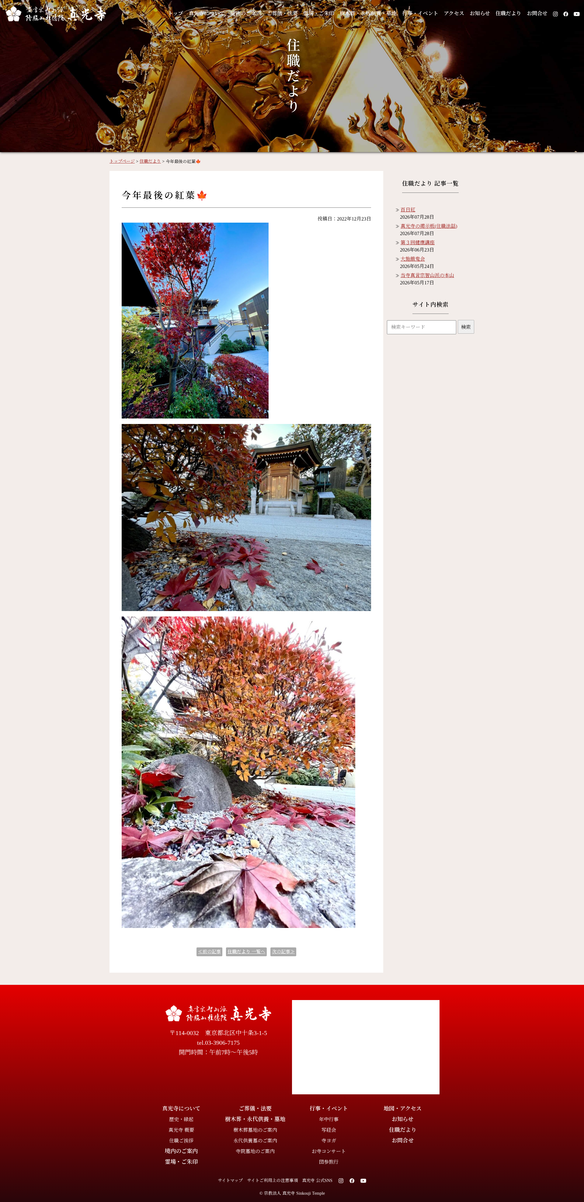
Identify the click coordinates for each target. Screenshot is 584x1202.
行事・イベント (420, 13)
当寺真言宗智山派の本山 (427, 275)
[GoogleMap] (366, 1047)
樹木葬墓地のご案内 (255, 1130)
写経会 (329, 1130)
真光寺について (207, 13)
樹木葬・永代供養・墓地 (368, 13)
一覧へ (246, 951)
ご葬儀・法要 (282, 13)
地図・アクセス (403, 1109)
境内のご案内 (245, 13)
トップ (175, 13)
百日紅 (408, 209)
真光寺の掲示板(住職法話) (429, 226)
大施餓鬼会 (413, 259)
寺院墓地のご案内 (255, 1151)
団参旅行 (329, 1162)
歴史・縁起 (181, 1119)
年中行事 (329, 1119)
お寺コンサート (329, 1151)
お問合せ (537, 13)
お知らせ (480, 13)
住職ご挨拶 (181, 1140)
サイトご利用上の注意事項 (272, 1180)
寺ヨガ (329, 1140)
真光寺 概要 (181, 1130)
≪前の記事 (209, 951)
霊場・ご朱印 (318, 13)
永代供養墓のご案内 (255, 1140)
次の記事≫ (283, 951)
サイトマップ (230, 1180)
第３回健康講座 (418, 242)
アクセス (454, 13)
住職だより (508, 13)
